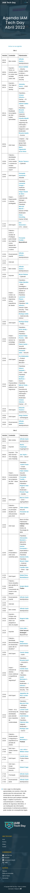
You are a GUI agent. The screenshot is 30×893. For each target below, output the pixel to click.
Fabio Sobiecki (25, 471)
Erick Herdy (23, 329)
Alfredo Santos (25, 439)
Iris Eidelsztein (24, 356)
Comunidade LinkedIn (9, 860)
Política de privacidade (7, 873)
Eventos (4, 841)
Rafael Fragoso (25, 767)
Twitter (6, 862)
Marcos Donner (25, 497)
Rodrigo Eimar (23, 321)
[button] (25, 2)
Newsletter (7, 857)
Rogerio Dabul (24, 618)
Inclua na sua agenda (15, 46)
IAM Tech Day (9, 2)
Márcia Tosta (23, 385)
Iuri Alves (23, 151)
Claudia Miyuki (24, 118)
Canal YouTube (8, 855)
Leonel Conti (24, 709)
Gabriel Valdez (23, 103)
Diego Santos (23, 415)
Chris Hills (23, 628)
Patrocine (4, 871)
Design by (17, 888)
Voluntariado (5, 878)
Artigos (4, 844)
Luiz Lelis (23, 749)
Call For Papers (6, 875)
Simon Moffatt (23, 67)
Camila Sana (24, 756)
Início (3, 839)
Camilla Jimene (25, 567)
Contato (4, 846)
